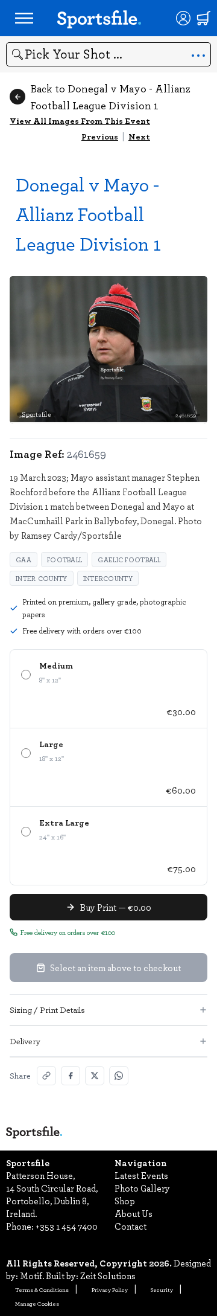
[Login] (183, 18)
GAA (23, 559)
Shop (125, 1201)
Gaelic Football (129, 559)
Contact (130, 1226)
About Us (134, 1213)
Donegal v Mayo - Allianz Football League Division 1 (88, 213)
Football (64, 559)
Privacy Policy (110, 1289)
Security (162, 1289)
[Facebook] (70, 1075)
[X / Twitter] (94, 1075)
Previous (99, 136)
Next (139, 136)
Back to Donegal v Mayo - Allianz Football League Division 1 (110, 96)
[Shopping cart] (204, 18)
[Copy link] (46, 1075)
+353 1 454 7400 (67, 1226)
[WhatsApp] (118, 1075)
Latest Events (141, 1175)
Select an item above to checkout (115, 967)
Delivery (25, 1041)
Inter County (42, 578)
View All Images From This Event (80, 120)
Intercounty (108, 578)
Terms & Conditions (42, 1289)
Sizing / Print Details (47, 1009)
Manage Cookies (37, 1303)
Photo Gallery (142, 1188)
